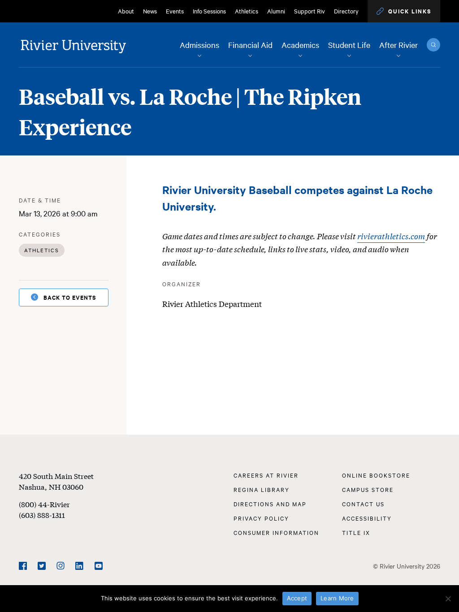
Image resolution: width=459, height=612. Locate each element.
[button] (404, 11)
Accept (297, 598)
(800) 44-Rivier (44, 504)
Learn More (337, 598)
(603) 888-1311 (42, 514)
